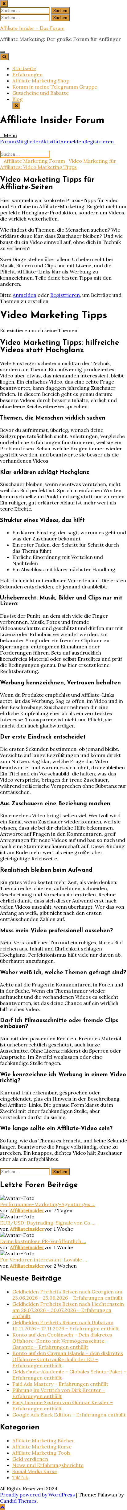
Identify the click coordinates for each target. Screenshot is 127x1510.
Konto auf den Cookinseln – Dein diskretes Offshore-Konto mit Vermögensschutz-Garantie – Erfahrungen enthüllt (62, 1341)
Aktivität (50, 141)
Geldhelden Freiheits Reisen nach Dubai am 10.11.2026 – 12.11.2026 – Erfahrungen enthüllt (65, 1325)
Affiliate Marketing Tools (41, 1453)
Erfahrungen (27, 74)
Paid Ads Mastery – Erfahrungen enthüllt (60, 1384)
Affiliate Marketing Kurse (42, 1447)
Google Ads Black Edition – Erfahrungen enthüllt (69, 1415)
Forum (8, 141)
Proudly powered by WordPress (38, 1495)
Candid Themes (18, 1501)
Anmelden (72, 141)
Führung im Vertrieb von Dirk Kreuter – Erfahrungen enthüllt (58, 1393)
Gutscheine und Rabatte (40, 93)
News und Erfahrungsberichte (48, 1465)
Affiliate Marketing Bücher (43, 1440)
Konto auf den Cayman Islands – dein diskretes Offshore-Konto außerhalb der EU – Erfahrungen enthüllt (67, 1359)
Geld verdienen (30, 1459)
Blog (17, 99)
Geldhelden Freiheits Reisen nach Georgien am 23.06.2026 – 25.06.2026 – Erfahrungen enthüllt (67, 1295)
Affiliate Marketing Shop (40, 81)
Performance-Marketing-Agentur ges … (47, 1204)
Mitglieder (28, 141)
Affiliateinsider (27, 1210)
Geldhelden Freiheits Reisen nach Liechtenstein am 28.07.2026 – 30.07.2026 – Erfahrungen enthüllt (68, 1310)
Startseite (24, 68)
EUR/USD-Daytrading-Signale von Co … (47, 1223)
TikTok (20, 1477)
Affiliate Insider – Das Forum (32, 28)
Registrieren (99, 141)
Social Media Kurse (34, 1471)
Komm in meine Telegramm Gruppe (54, 87)
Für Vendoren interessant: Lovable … (43, 1260)
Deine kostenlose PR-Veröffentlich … (43, 1241)
